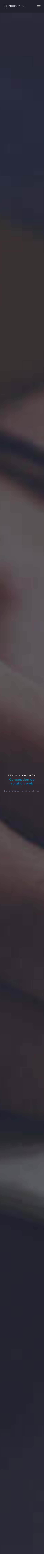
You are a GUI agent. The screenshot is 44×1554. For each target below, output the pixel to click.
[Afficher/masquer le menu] (38, 6)
